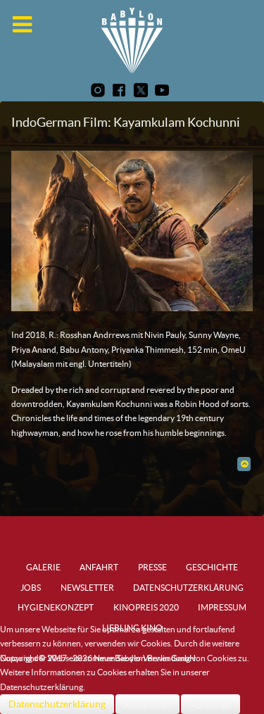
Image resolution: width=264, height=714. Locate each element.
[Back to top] (244, 463)
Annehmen (147, 704)
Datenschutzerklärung (57, 704)
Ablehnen (210, 704)
